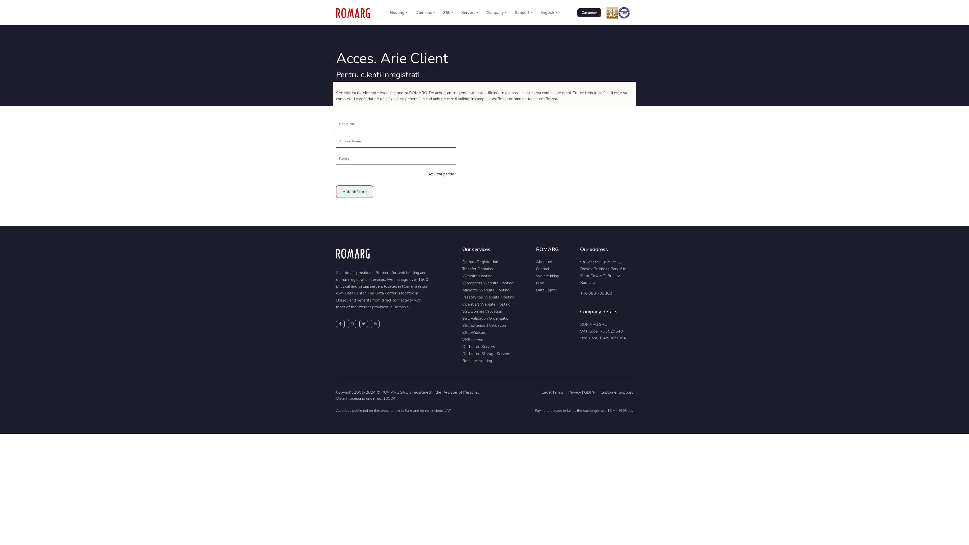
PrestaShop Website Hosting (488, 297)
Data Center (546, 290)
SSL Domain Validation (482, 311)
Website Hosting (477, 276)
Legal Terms (552, 392)
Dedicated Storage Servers (486, 354)
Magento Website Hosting (485, 290)
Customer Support (617, 392)
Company (495, 12)
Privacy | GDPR (582, 392)
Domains (424, 12)
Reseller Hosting (477, 361)
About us (544, 262)
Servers (468, 12)
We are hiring (547, 276)
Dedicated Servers (478, 346)
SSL (446, 12)
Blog (540, 283)
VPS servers (473, 339)
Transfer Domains (477, 269)
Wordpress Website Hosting (488, 283)
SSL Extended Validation (484, 325)
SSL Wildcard (474, 332)
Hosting (397, 12)
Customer (589, 12)
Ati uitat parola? (442, 174)
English (547, 12)
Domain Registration (480, 262)
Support (522, 12)
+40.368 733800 (596, 293)
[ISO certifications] (617, 12)
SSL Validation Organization (486, 318)
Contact (542, 269)
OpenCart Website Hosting (486, 304)
